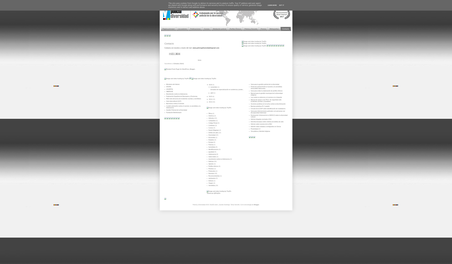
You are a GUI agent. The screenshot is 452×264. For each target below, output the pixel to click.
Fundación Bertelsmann (174, 112)
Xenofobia (211, 185)
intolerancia (212, 154)
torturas (210, 181)
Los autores (182, 29)
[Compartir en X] (175, 54)
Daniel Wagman (213, 130)
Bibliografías (274, 29)
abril (212, 93)
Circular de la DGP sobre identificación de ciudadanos (268, 108)
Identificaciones (213, 149)
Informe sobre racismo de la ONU (261, 124)
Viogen (210, 183)
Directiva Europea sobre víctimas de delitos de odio (267, 122)
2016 (210, 85)
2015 (210, 96)
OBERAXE (169, 91)
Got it (281, 5)
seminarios (212, 178)
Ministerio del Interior (173, 84)
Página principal (168, 29)
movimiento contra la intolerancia (219, 159)
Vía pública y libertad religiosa (260, 131)
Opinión (211, 164)
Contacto (285, 29)
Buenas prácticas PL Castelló (260, 106)
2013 (210, 102)
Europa (210, 142)
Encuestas (211, 137)
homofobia (211, 147)
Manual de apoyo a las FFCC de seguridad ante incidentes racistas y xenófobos (266, 100)
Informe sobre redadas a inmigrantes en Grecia (266, 126)
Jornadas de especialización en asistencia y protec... (227, 89)
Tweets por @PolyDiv (213, 193)
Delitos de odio (213, 133)
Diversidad (211, 135)
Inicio (199, 60)
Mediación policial (219, 29)
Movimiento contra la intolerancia (176, 94)
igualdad (211, 152)
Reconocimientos (214, 176)
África (210, 113)
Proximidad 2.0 (255, 129)
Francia (210, 145)
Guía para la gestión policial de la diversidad (265, 84)
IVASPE (168, 87)
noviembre (214, 87)
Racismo (211, 173)
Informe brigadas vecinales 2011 (261, 119)
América (211, 116)
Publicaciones (195, 29)
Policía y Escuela (251, 29)
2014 (210, 99)
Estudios (211, 140)
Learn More (272, 5)
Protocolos (211, 171)
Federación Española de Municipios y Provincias (181, 96)
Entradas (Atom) (179, 63)
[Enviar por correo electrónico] (170, 54)
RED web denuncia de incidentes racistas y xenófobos (183, 99)
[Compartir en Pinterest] (179, 54)
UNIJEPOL (169, 89)
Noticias (211, 161)
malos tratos (212, 157)
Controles (211, 125)
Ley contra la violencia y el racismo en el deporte (266, 97)
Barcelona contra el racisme (175, 103)
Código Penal (212, 123)
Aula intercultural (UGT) (173, 101)
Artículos (211, 118)
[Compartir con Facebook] (177, 54)
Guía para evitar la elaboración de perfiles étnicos (266, 91)
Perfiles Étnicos (235, 29)
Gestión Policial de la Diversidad (176, 110)
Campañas (212, 121)
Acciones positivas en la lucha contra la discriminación (268, 104)
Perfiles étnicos (213, 166)
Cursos (206, 29)
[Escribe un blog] (172, 54)
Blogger (256, 205)
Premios (211, 169)
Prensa (263, 29)
